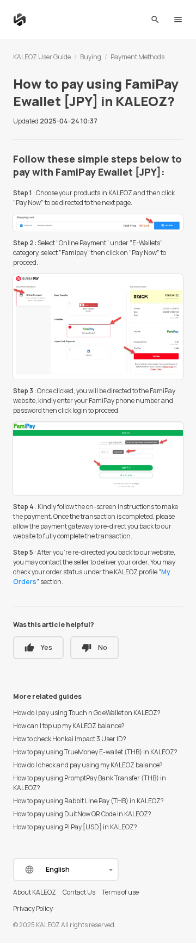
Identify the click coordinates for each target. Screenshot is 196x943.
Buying (90, 56)
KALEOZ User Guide (42, 56)
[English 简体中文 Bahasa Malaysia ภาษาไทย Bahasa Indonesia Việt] (66, 869)
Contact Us (79, 892)
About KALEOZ (34, 892)
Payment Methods (137, 56)
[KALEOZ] (19, 19)
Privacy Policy (33, 908)
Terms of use (120, 892)
